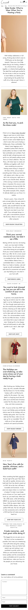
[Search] (21, 2)
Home (2, 5)
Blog (6, 5)
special (21, 477)
